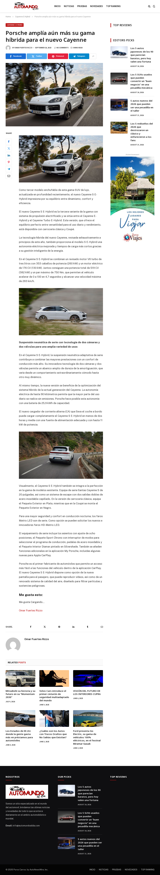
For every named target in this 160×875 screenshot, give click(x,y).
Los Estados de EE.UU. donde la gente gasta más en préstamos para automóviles (19, 735)
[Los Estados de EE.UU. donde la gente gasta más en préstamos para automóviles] (20, 718)
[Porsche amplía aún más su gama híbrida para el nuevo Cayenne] (54, 94)
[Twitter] (9, 148)
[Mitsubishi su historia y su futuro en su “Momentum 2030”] (20, 678)
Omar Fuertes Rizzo (23, 48)
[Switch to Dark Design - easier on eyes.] (153, 6)
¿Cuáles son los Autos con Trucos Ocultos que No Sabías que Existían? (53, 734)
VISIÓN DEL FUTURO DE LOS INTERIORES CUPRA (87, 692)
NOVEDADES (96, 6)
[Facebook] (9, 142)
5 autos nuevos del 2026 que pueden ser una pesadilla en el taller (141, 105)
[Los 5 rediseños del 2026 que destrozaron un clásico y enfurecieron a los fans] (119, 128)
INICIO (57, 6)
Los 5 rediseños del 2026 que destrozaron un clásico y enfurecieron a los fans (141, 132)
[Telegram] (9, 169)
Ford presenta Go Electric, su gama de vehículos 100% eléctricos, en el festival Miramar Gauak (87, 737)
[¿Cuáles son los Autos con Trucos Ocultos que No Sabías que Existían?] (54, 718)
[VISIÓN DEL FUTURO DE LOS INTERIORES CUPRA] (88, 678)
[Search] (149, 6)
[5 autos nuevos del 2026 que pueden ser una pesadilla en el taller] (119, 105)
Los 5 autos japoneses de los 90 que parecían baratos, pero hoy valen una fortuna (141, 55)
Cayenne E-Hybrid (14, 25)
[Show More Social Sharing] (93, 56)
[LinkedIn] (9, 155)
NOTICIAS (69, 6)
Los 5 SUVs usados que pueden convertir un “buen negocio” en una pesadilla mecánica (141, 81)
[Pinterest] (9, 162)
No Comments (63, 48)
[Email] (9, 176)
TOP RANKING (113, 6)
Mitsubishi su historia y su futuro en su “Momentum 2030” (20, 694)
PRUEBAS (82, 6)
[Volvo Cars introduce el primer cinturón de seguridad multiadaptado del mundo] (54, 678)
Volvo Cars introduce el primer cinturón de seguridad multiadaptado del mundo (54, 695)
